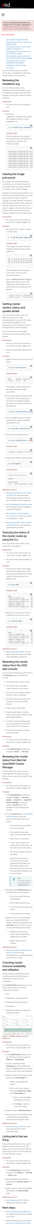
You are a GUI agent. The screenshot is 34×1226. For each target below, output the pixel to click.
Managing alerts (15, 1200)
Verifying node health (16, 652)
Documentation (8, 34)
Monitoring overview (16, 1126)
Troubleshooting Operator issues (20, 504)
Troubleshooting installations (19, 1212)
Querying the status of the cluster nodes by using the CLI (18, 48)
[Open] (3, 14)
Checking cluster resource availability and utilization (15, 62)
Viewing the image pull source (17, 40)
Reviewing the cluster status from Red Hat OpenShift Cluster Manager (19, 57)
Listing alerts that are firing (16, 65)
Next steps (10, 68)
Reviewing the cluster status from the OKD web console (18, 52)
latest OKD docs (25, 29)
